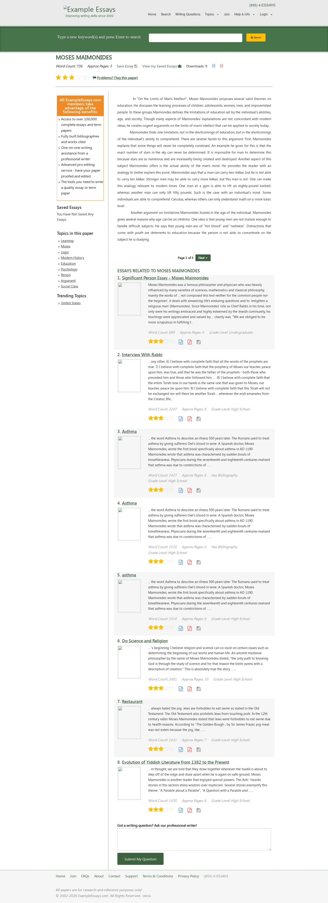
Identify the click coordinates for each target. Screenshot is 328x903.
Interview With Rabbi (142, 354)
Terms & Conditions (158, 876)
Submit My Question (140, 859)
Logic (65, 252)
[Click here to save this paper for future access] (199, 341)
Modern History (72, 257)
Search (166, 14)
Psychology (69, 269)
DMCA (147, 896)
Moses (65, 246)
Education (68, 263)
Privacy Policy (188, 876)
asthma (129, 575)
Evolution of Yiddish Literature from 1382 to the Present (175, 762)
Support (131, 876)
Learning (67, 240)
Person (66, 275)
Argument (68, 280)
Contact (114, 876)
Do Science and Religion (145, 640)
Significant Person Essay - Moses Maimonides (165, 278)
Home (152, 14)
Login (264, 14)
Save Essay (125, 66)
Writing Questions (187, 14)
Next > (203, 258)
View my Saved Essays (160, 66)
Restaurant (132, 701)
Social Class (69, 286)
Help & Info (242, 14)
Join (227, 14)
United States (71, 303)
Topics (209, 14)
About (99, 876)
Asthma (129, 431)
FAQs (85, 876)
